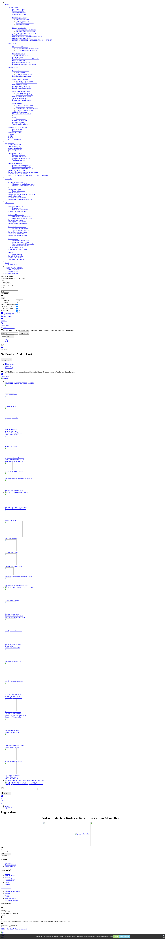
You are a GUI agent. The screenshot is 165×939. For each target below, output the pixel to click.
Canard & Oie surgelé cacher (25, 23)
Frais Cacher (12, 43)
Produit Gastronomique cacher (21, 96)
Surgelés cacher (13, 7)
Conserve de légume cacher (24, 107)
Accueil (7, 4)
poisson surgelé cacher (19, 14)
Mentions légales (10, 875)
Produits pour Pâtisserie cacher (21, 100)
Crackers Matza (20, 119)
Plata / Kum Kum (17, 129)
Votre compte (6, 888)
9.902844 (11, 134)
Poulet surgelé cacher (22, 19)
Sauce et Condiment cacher (13, 694)
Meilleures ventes (10, 866)
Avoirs (7, 895)
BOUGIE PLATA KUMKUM (17, 127)
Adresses (7, 896)
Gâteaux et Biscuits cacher (20, 79)
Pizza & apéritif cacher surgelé (21, 35)
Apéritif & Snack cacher (19, 112)
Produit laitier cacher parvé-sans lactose (24, 64)
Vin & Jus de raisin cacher (20, 98)
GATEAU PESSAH (14, 139)
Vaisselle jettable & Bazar (20, 124)
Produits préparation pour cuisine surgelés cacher (27, 36)
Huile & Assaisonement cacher (21, 76)
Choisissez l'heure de (7, 286)
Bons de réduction (10, 898)
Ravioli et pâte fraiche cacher (21, 62)
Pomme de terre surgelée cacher (25, 31)
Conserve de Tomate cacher (24, 110)
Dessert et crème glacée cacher (21, 38)
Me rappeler (5, 293)
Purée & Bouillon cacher (19, 120)
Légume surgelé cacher (19, 28)
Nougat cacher (20, 72)
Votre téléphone (5, 282)
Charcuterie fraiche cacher (20, 47)
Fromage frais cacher (22, 55)
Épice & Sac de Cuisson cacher (21, 88)
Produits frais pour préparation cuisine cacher (25, 59)
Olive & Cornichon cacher (24, 93)
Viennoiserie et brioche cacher (25, 81)
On (17, 313)
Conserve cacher (17, 103)
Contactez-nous (9, 880)
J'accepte (116, 936)
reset (3, 298)
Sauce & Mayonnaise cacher (24, 95)
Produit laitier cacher (18, 54)
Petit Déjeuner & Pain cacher (21, 86)
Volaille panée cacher (22, 24)
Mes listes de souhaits (11, 900)
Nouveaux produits (10, 865)
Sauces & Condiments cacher (21, 91)
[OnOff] (19, 302)
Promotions (8, 863)
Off (19, 304)
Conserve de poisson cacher (24, 105)
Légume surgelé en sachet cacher (26, 30)
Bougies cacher (16, 131)
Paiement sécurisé (10, 879)
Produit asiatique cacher (19, 84)
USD (6, 342)
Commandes (8, 893)
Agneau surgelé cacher (19, 12)
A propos (7, 877)
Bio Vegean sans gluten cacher (21, 114)
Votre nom (21, 278)
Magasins (7, 884)
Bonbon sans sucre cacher (24, 74)
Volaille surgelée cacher (19, 18)
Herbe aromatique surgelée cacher (26, 33)
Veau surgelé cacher (18, 11)
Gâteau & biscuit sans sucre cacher (26, 83)
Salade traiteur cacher (18, 60)
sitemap (7, 882)
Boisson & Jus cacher (18, 122)
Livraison (7, 874)
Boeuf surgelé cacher (18, 9)
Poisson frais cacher (18, 57)
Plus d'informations (124, 936)
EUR (6, 340)
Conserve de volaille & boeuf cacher (27, 108)
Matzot (14, 117)
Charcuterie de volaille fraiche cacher (27, 48)
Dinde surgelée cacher (22, 21)
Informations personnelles (12, 891)
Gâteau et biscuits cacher (12, 614)
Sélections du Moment (15, 132)
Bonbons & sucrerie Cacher (13, 644)
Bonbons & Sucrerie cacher (20, 71)
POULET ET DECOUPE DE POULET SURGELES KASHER (32, 40)
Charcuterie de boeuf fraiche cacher (26, 50)
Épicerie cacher (13, 67)
